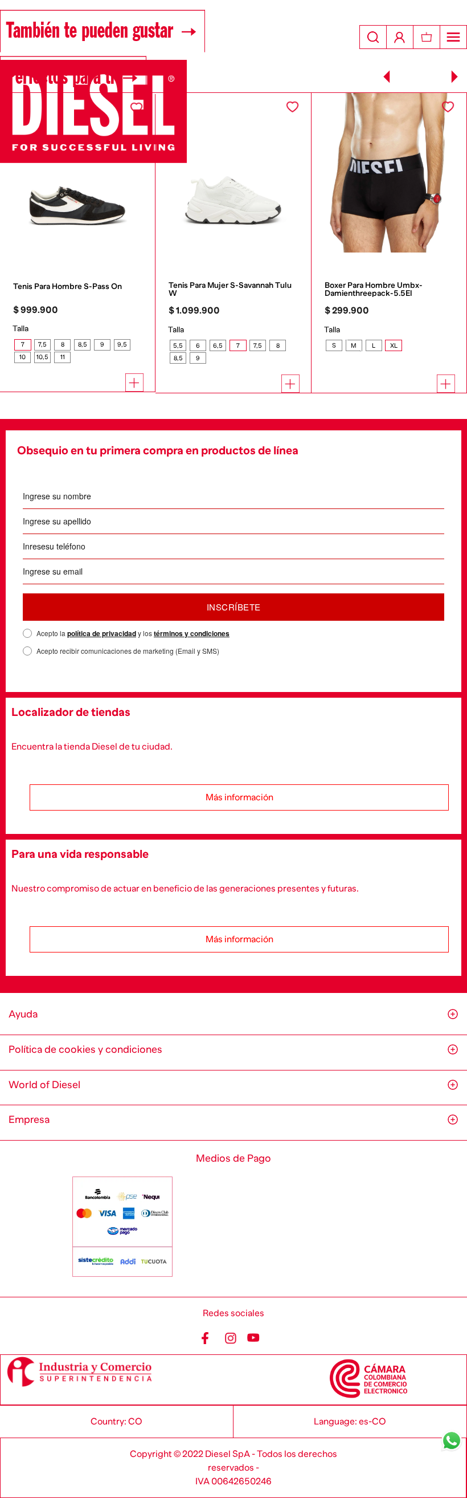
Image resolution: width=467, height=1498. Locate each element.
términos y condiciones (192, 633)
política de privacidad (101, 633)
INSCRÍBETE (234, 607)
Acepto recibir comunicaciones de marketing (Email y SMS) (127, 651)
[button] (22, 345)
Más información (239, 797)
